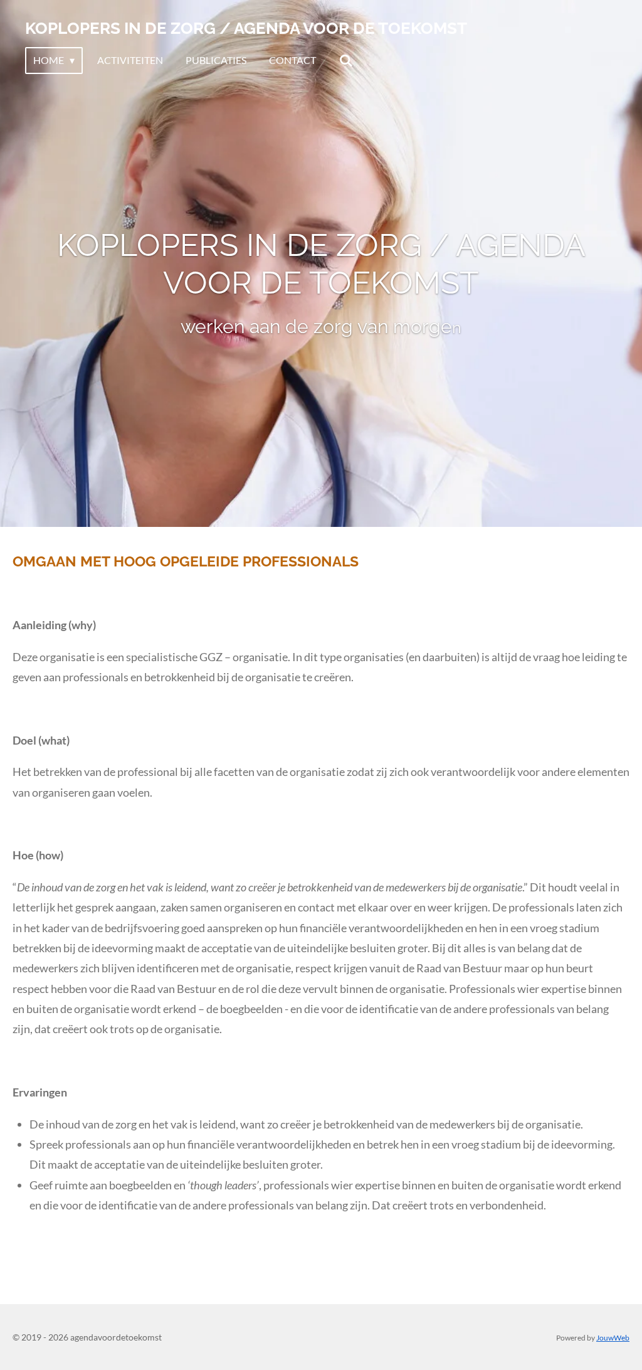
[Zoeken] (345, 60)
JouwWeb (612, 1337)
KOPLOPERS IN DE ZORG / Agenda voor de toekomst (246, 28)
